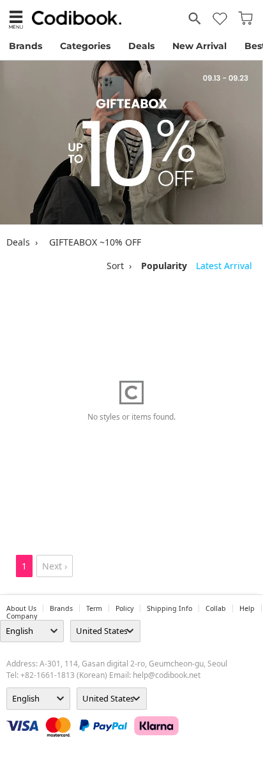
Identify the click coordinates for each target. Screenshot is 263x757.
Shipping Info (169, 608)
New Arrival (199, 46)
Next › (54, 566)
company (21, 616)
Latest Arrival (224, 266)
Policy (124, 608)
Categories (85, 46)
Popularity (164, 266)
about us (21, 608)
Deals (141, 46)
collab (216, 608)
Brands (25, 46)
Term (94, 608)
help (247, 608)
